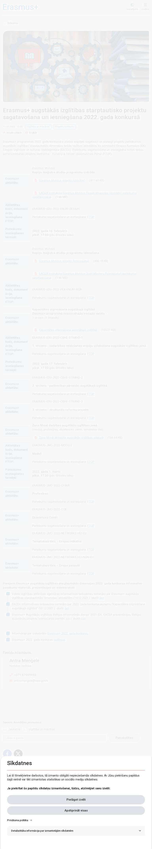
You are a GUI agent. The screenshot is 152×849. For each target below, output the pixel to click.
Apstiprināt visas (76, 810)
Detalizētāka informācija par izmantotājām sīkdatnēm (42, 830)
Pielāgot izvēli (76, 799)
